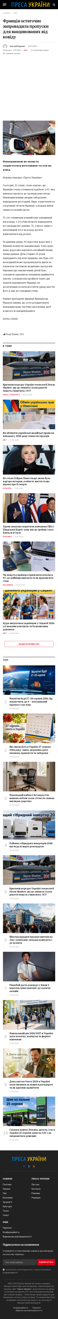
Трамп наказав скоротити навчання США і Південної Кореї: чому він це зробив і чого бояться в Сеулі (28, 529)
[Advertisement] (29, 86)
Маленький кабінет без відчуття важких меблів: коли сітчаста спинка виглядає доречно (31, 798)
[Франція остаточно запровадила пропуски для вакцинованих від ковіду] (29, 138)
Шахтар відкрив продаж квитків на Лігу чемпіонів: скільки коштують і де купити (30, 939)
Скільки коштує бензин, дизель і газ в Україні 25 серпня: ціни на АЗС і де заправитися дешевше (32, 1132)
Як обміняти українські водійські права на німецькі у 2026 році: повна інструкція (28, 434)
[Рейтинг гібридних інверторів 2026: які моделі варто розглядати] (29, 825)
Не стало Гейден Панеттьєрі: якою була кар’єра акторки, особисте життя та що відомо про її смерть (26, 481)
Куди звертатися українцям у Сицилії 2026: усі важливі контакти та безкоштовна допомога (29, 626)
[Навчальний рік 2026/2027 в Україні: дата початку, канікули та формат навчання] (29, 1015)
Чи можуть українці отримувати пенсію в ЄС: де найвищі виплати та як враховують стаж (28, 578)
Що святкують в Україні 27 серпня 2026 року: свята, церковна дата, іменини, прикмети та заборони (30, 749)
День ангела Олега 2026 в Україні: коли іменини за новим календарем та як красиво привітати (31, 1084)
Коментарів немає (41, 50)
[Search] (53, 4)
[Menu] (4, 4)
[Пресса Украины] (30, 4)
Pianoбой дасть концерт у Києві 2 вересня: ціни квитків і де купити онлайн (29, 988)
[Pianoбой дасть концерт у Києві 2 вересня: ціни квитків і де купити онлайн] (29, 966)
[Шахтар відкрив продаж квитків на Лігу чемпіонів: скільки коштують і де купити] (29, 918)
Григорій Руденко (17, 46)
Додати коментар (29, 644)
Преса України (24, 1289)
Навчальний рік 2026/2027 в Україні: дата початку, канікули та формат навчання (31, 1036)
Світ (26, 50)
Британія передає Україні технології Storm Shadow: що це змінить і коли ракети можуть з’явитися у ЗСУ (29, 387)
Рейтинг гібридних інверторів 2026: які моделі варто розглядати (31, 845)
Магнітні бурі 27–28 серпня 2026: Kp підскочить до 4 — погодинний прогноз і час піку (31, 701)
